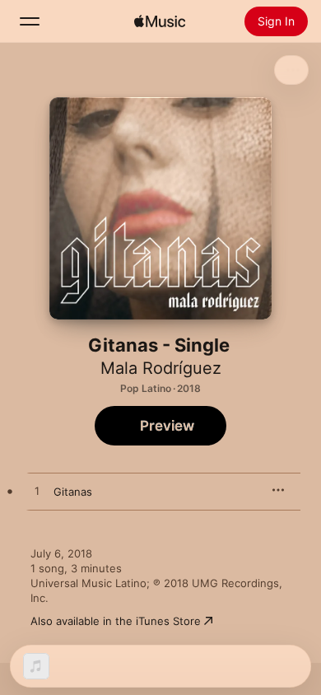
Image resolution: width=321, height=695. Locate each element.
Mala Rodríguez (160, 368)
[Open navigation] (30, 21)
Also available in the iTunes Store (115, 620)
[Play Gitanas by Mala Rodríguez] (37, 491)
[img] (159, 21)
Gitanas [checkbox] (73, 491)
